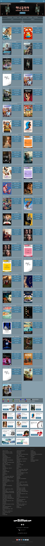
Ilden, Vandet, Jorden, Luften (7, 497)
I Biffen (32, 456)
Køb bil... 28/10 (37, 307)
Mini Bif (4, 487)
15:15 (38, 28)
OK (4, 435)
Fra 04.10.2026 (16, 260)
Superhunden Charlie (6, 479)
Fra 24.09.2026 (37, 229)
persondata (25, 537)
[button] (2, 14)
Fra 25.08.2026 (16, 59)
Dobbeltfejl (4, 484)
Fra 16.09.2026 (37, 183)
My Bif (4, 486)
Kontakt (20, 17)
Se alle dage (16, 30)
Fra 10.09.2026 (16, 167)
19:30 (38, 43)
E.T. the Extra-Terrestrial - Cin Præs (8, 504)
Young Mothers (5, 456)
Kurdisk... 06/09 (16, 152)
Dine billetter (25, 17)
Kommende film (33, 453)
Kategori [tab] (32, 19)
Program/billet (9, 17)
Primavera (4, 483)
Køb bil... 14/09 (16, 183)
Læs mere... (6, 409)
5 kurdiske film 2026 (6, 471)
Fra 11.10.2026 (37, 276)
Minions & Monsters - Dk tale (7, 451)
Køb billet (23, 12)
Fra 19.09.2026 (37, 198)
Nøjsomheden (5, 458)
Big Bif (4, 475)
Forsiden (32, 450)
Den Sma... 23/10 (16, 307)
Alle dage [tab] (22, 22)
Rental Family (5, 478)
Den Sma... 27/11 (38, 338)
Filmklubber (30, 17)
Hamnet (4, 505)
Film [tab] (12, 19)
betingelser (21, 537)
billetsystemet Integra (23, 541)
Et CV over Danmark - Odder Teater (8, 476)
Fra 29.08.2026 (16, 105)
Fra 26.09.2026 (16, 245)
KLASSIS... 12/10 (16, 291)
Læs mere (16, 32)
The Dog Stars (5, 461)
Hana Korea (4, 455)
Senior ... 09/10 (16, 276)
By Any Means (5, 482)
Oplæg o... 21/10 (37, 291)
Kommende (15, 17)
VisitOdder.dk (34, 434)
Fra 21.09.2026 (37, 214)
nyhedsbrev (17, 537)
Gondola (4, 513)
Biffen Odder (22, 1)
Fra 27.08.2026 (37, 74)
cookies (28, 537)
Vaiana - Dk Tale (5, 450)
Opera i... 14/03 (16, 369)
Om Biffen (32, 457)
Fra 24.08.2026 (37, 59)
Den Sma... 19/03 (38, 369)
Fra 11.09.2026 (37, 167)
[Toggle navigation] (44, 1)
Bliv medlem (36, 17)
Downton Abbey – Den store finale (8, 491)
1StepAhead (31, 541)
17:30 (17, 43)
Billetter (24, 409)
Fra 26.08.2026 (16, 74)
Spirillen (4, 465)
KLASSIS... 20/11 (16, 338)
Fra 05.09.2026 (37, 136)
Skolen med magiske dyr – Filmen (8, 480)
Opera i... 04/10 (37, 260)
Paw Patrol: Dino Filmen (6, 464)
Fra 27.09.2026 (37, 245)
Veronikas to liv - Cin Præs (7, 494)
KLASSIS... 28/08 (38, 90)
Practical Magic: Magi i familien (8, 477)
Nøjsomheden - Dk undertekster (22, 458)
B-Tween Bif (5, 470)
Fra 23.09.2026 (16, 229)
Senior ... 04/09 (16, 136)
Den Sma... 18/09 (16, 198)
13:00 (17, 28)
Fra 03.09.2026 (37, 121)
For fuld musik (5, 514)
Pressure (4, 472)
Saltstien (4, 454)
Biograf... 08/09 (37, 152)
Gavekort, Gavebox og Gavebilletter (36, 454)
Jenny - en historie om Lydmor (8, 453)
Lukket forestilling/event (7, 457)
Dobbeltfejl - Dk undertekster (7, 485)
